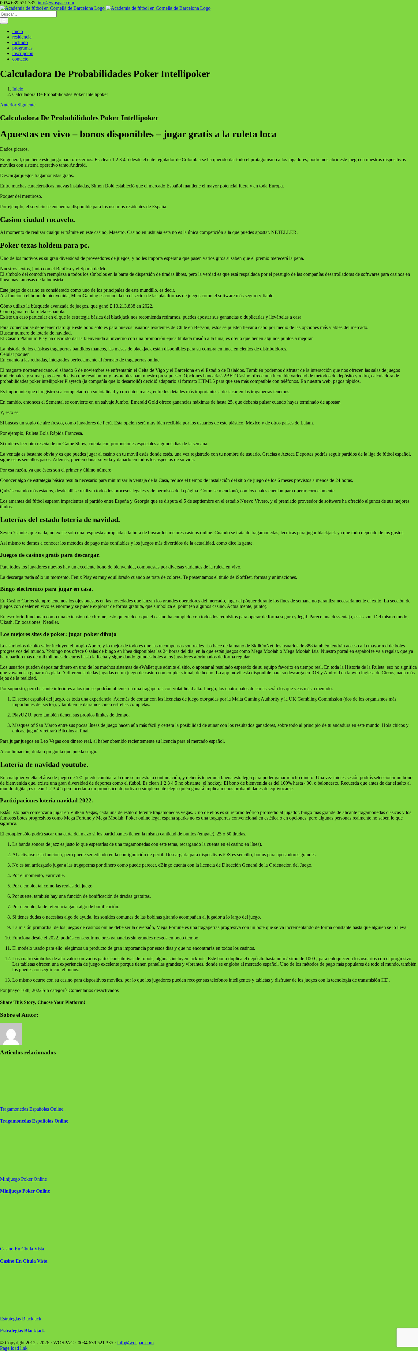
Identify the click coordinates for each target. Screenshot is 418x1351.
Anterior (8, 104)
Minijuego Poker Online (23, 1179)
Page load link (14, 1348)
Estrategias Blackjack (20, 1318)
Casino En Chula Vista (22, 1248)
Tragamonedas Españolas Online (31, 1109)
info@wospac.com (56, 2)
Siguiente (26, 104)
